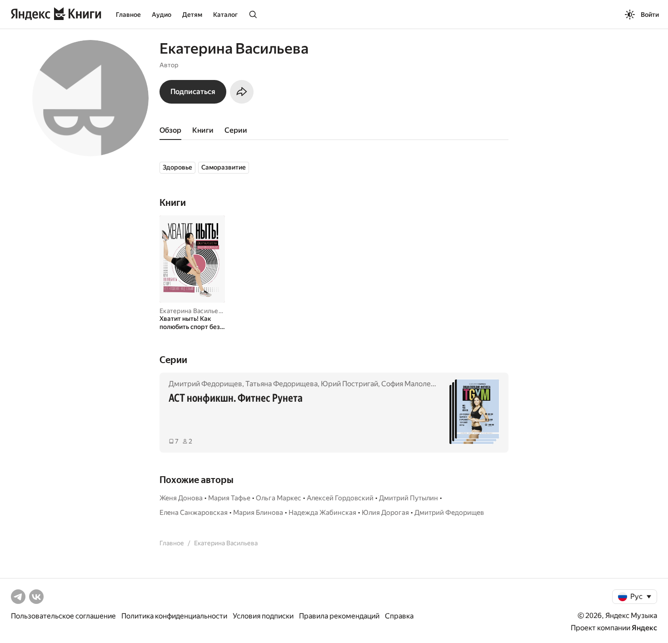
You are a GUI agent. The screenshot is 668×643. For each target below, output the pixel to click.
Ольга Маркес (278, 498)
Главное (128, 14)
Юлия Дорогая (385, 512)
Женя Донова (181, 498)
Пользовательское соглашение (63, 616)
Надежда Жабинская (322, 512)
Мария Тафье (229, 498)
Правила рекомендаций (339, 616)
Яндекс (644, 627)
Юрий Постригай (349, 383)
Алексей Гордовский (340, 498)
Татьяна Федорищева (281, 383)
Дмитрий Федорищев (205, 383)
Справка (399, 616)
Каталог (225, 14)
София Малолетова (413, 383)
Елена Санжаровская (194, 512)
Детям (192, 14)
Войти (650, 14)
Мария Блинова (258, 512)
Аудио (161, 14)
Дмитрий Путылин (408, 498)
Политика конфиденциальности (174, 616)
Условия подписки (263, 616)
